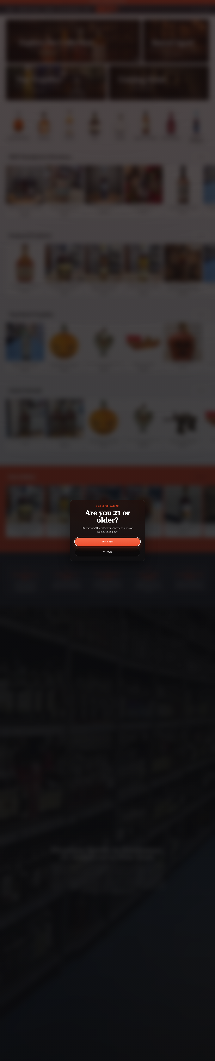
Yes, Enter (107, 541)
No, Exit (107, 552)
